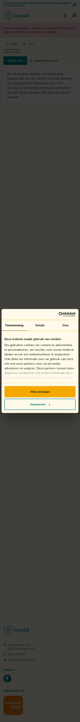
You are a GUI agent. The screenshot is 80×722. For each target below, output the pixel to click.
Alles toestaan (40, 391)
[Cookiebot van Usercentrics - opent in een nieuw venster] (59, 314)
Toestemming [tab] (14, 325)
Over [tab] (65, 325)
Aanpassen (37, 404)
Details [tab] (40, 325)
